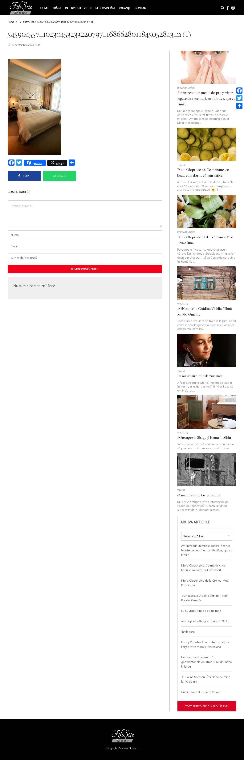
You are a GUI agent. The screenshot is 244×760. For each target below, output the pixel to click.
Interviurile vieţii (78, 8)
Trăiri (56, 8)
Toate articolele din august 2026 (207, 706)
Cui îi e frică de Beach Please (201, 692)
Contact (141, 8)
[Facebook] (239, 90)
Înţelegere (188, 632)
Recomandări (105, 8)
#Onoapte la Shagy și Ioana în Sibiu (204, 621)
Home (44, 8)
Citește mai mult (206, 160)
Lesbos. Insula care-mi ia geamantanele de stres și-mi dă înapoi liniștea (206, 661)
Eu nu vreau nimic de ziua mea (201, 611)
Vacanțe (125, 8)
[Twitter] (239, 98)
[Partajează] (239, 106)
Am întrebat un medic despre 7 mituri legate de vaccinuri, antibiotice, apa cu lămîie (206, 550)
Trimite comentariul (85, 269)
